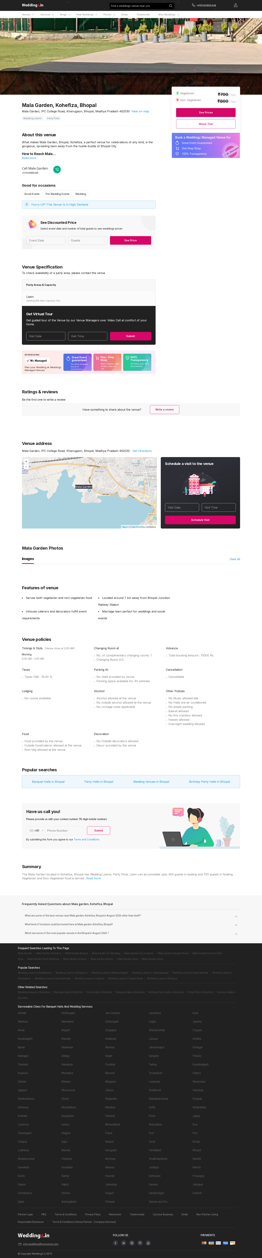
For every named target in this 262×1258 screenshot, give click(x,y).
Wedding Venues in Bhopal (151, 781)
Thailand (23, 1064)
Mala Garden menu (152, 959)
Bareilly (66, 1038)
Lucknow (23, 1124)
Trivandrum (155, 1073)
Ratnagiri (23, 1056)
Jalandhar (111, 1184)
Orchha (196, 1038)
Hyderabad (199, 1107)
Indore (65, 1124)
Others (196, 1073)
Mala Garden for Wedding (106, 953)
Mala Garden (25, 953)
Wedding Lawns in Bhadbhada (35, 972)
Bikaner (66, 1081)
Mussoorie (68, 1090)
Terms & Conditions (66, 1214)
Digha (152, 1021)
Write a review (164, 409)
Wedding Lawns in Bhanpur (162, 978)
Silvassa (23, 1107)
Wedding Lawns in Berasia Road (52, 978)
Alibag (65, 1056)
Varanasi (66, 1158)
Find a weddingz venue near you (130, 5)
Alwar (21, 1030)
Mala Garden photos (102, 959)
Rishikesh (155, 1090)
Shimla (65, 1193)
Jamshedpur (156, 1047)
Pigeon (125, 526)
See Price (130, 240)
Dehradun (155, 1176)
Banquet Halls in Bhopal (48, 781)
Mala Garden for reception (139, 953)
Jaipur (196, 1116)
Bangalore (67, 1116)
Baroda (65, 1150)
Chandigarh (25, 1133)
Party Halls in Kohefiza (99, 992)
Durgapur (110, 1030)
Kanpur (109, 1141)
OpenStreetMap (138, 526)
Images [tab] (28, 559)
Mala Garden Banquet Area (173, 953)
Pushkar (110, 1064)
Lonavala (154, 1081)
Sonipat (197, 1098)
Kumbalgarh (25, 1038)
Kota (195, 1013)
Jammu (197, 1021)
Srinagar (197, 1047)
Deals (124, 14)
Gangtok (154, 1056)
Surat (152, 1141)
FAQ (44, 1214)
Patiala (196, 1056)
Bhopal (196, 1150)
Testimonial (143, 14)
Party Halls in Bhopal (98, 781)
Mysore (110, 1073)
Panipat (110, 1201)
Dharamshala (157, 1030)
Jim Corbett (112, 1013)
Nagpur (65, 1133)
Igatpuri (22, 1090)
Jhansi (109, 1090)
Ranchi (196, 1167)
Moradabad (68, 1107)
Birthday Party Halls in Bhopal (209, 781)
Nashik (196, 1158)
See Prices (206, 112)
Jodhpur (154, 1167)
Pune (152, 1116)
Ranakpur (67, 1064)
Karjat (108, 1056)
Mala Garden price (127, 959)
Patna (108, 1133)
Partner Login (25, 1214)
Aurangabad (68, 1201)
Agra (64, 1141)
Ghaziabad (155, 1124)
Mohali (22, 1081)
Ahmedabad (112, 1124)
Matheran (67, 1047)
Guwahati (23, 1167)
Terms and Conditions (86, 839)
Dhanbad (110, 1038)
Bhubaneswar (26, 1158)
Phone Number (57, 831)
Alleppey (110, 1081)
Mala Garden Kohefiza (48, 953)
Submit (130, 336)
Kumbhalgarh (200, 1064)
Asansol (23, 1073)
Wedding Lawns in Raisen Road (125, 978)
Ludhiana (23, 1150)
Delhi (152, 1107)
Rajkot (65, 1184)
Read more (29, 158)
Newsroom (115, 1214)
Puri (151, 1133)
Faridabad (155, 1150)
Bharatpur (67, 1073)
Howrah (110, 1176)
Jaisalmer (155, 1013)
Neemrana (198, 1081)
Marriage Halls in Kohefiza (68, 992)
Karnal (65, 1176)
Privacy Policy (93, 1214)
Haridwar (198, 1090)
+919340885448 (30, 172)
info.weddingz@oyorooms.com (40, 1244)
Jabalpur (197, 1184)
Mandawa (67, 1021)
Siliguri (109, 1193)
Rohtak (22, 1013)
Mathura (23, 1021)
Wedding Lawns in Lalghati (89, 978)
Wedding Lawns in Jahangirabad (150, 972)
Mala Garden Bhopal (76, 953)
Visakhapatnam (158, 1158)
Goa (194, 1124)
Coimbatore (25, 1193)
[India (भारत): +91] (35, 830)
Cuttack (197, 1193)
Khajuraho (111, 1098)
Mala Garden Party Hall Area (43, 959)
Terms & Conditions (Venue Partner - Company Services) (84, 1221)
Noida (196, 1141)
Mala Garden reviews (75, 959)
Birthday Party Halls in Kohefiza (166, 992)
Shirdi (65, 1098)
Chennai (110, 1116)
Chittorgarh (68, 1013)
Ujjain (21, 1201)
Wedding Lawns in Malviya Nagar (109, 972)
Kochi (21, 1176)
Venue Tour (206, 123)
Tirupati (197, 1030)
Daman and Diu (158, 1201)
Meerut (109, 1167)
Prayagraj (198, 1176)
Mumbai (110, 1107)
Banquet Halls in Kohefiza (130, 992)
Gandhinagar (156, 1193)
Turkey (153, 1064)
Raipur (22, 1184)
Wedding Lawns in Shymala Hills (190, 972)
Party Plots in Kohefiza (200, 992)
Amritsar (110, 1158)
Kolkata (22, 1116)
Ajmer (21, 1047)
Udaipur (22, 1141)
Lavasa (153, 1038)
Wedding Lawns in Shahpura (71, 972)
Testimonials (137, 1214)
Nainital (109, 1047)
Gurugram (111, 1150)
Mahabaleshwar (158, 1098)
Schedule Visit (200, 519)
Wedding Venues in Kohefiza (34, 992)
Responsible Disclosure (31, 1221)
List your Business (163, 1214)
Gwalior (153, 1184)
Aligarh (65, 1030)
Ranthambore (26, 1098)
